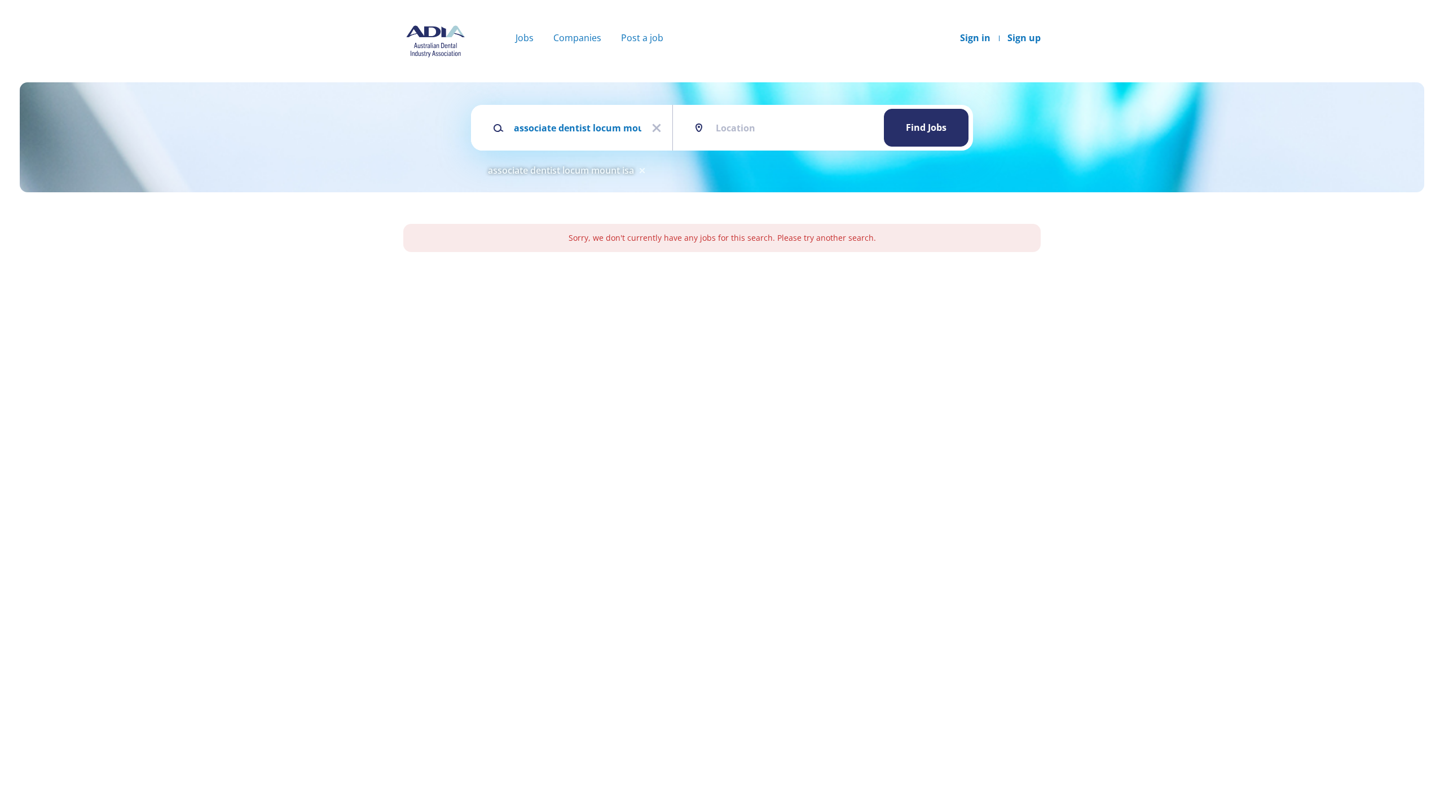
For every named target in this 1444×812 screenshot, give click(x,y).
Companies (577, 37)
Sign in (975, 37)
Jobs (525, 37)
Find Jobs (926, 127)
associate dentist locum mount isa (561, 170)
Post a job (642, 37)
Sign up (1024, 37)
